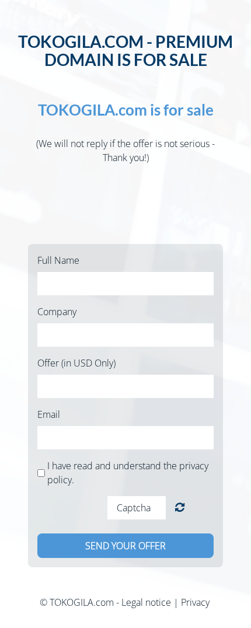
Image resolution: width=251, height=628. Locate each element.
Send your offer (125, 545)
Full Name (58, 260)
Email (48, 414)
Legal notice (146, 602)
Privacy (195, 602)
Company (56, 311)
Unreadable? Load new (179, 507)
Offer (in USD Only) (76, 363)
